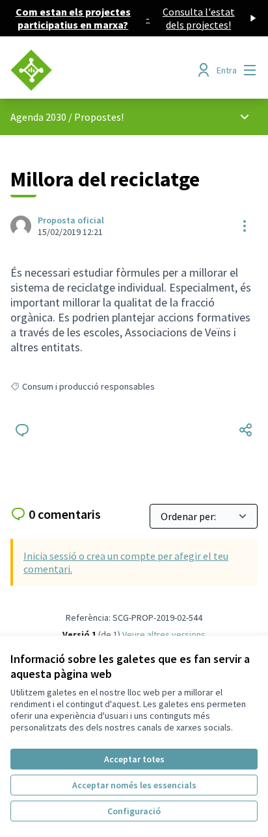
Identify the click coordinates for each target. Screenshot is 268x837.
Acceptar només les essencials (134, 785)
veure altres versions (164, 634)
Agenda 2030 (38, 116)
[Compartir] (246, 430)
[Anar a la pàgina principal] (101, 70)
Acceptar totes (134, 759)
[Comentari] (22, 430)
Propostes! (99, 116)
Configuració (134, 811)
